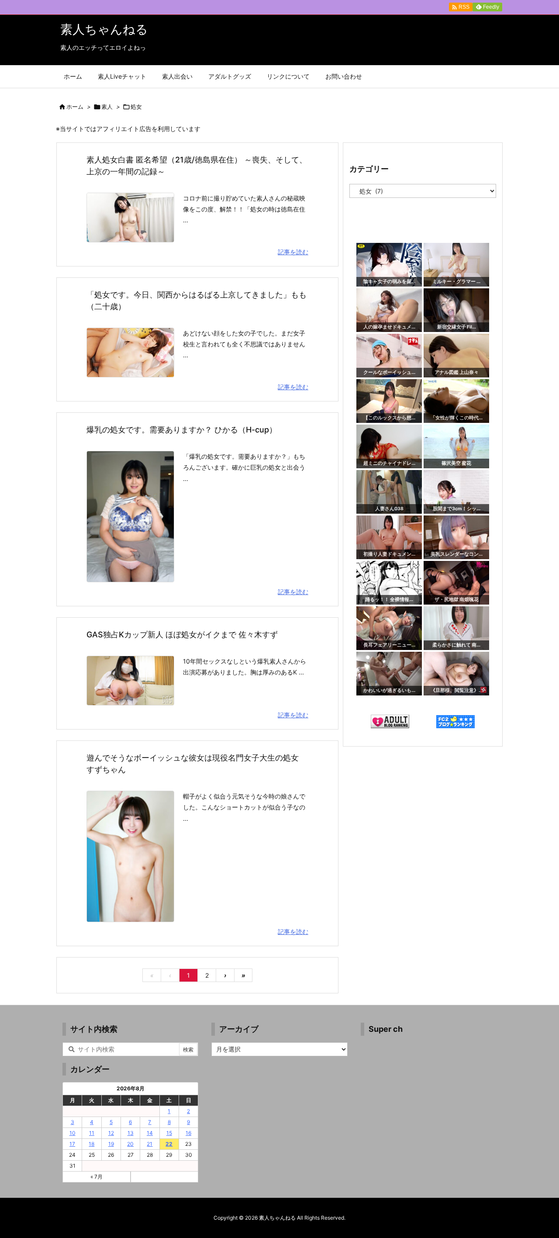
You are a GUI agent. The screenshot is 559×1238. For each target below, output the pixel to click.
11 (91, 1133)
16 (188, 1133)
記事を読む (293, 252)
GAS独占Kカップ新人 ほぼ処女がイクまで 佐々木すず (182, 634)
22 (169, 1144)
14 (150, 1133)
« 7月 (96, 1176)
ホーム (74, 106)
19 (111, 1144)
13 (131, 1133)
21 (149, 1144)
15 (169, 1133)
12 (111, 1133)
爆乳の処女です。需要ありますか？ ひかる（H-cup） (181, 429)
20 (130, 1144)
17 (72, 1144)
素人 (107, 106)
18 (91, 1144)
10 (72, 1133)
